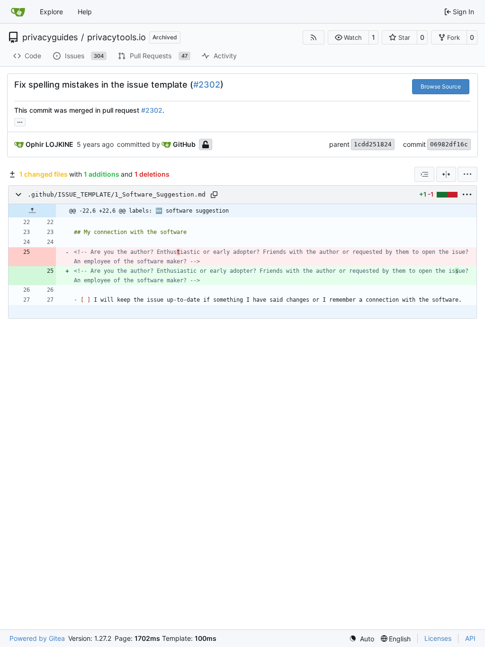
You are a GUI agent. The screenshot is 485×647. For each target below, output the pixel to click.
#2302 (206, 85)
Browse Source (441, 86)
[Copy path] (214, 194)
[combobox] (424, 174)
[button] (348, 37)
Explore (51, 12)
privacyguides (50, 37)
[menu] (467, 174)
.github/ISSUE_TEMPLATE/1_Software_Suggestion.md (116, 194)
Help (85, 12)
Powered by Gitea (37, 638)
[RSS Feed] (313, 37)
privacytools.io (116, 37)
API (470, 638)
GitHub (184, 144)
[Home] (18, 11)
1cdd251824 (373, 144)
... (20, 121)
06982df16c (449, 144)
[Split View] (446, 174)
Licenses (437, 638)
